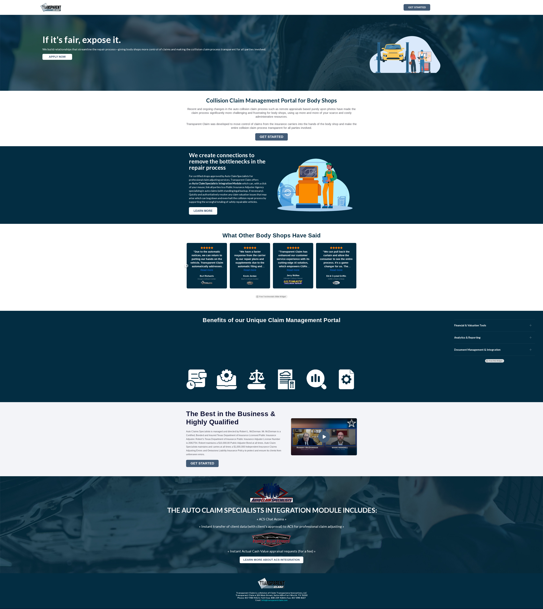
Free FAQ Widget (495, 361)
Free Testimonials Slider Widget (272, 297)
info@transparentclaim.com (271, 600)
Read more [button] (250, 270)
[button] (186, 265)
